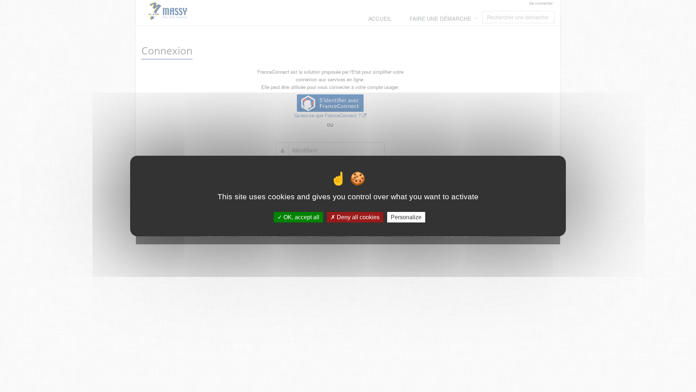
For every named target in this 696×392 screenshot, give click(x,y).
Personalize (406, 217)
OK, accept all (300, 217)
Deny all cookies (357, 217)
